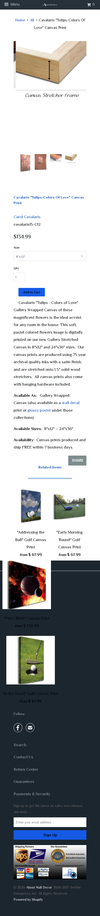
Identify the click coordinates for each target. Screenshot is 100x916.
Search (20, 745)
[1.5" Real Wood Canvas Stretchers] (50, 71)
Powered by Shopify (28, 899)
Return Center (26, 769)
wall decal (71, 402)
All (32, 20)
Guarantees (24, 781)
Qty (16, 268)
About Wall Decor (39, 887)
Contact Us (23, 757)
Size (17, 247)
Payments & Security (32, 794)
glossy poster (39, 410)
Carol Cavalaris (27, 217)
